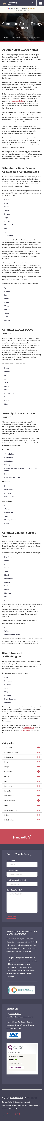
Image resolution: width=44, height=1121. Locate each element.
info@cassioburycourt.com (22, 1017)
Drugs (18, 37)
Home (6, 37)
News (12, 37)
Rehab (6, 815)
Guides (7, 776)
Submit (9, 917)
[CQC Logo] (15, 1049)
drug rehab (25, 730)
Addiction (8, 747)
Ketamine (7, 791)
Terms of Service (9, 1109)
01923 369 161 (15, 1014)
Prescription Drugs (11, 810)
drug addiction (18, 101)
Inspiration (8, 786)
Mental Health (9, 800)
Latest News (9, 796)
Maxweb (27, 1102)
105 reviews (25, 11)
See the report (15, 1067)
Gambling (8, 771)
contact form (28, 728)
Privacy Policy (7, 1102)
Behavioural (8, 757)
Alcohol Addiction (11, 752)
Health (6, 781)
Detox (6, 762)
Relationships (9, 820)
